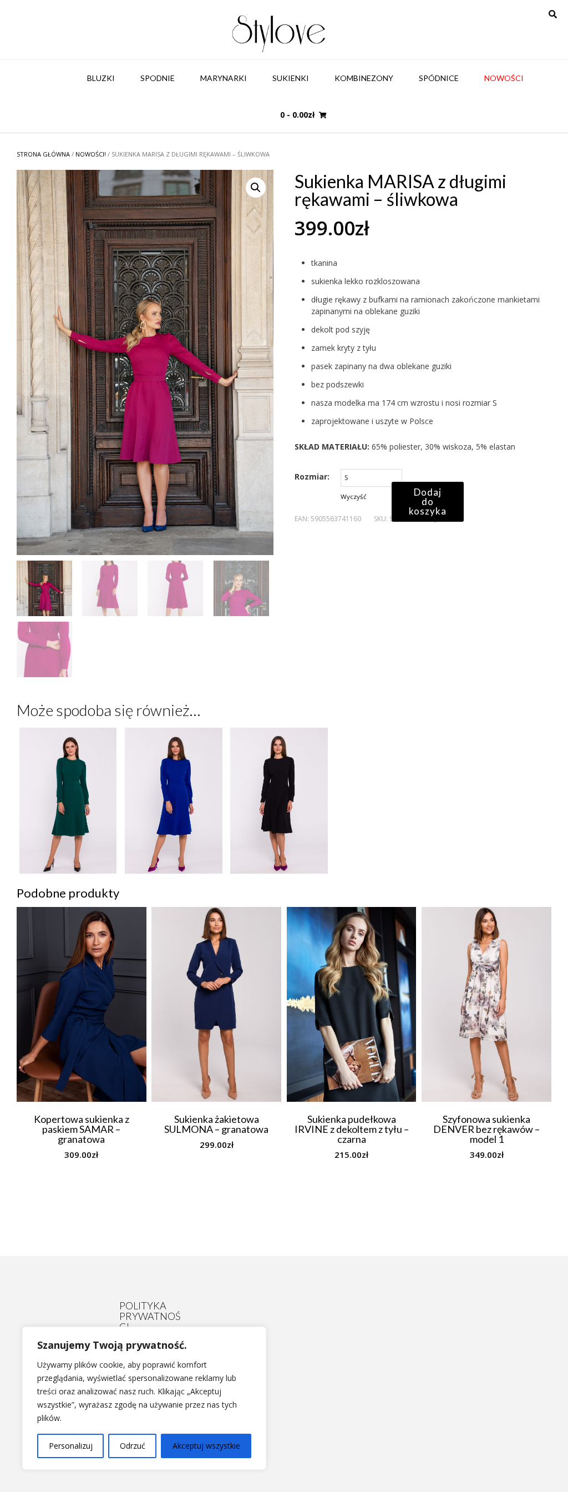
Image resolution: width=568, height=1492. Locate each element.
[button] (256, 188)
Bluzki (101, 78)
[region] (144, 1398)
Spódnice (439, 78)
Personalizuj (71, 1445)
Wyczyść (354, 496)
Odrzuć (132, 1445)
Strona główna (43, 154)
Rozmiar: (312, 476)
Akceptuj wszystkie (206, 1445)
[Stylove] (279, 32)
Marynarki (223, 78)
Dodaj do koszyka (428, 501)
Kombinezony (363, 78)
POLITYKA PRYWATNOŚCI (150, 1316)
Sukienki (290, 78)
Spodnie (157, 78)
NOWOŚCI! (90, 154)
